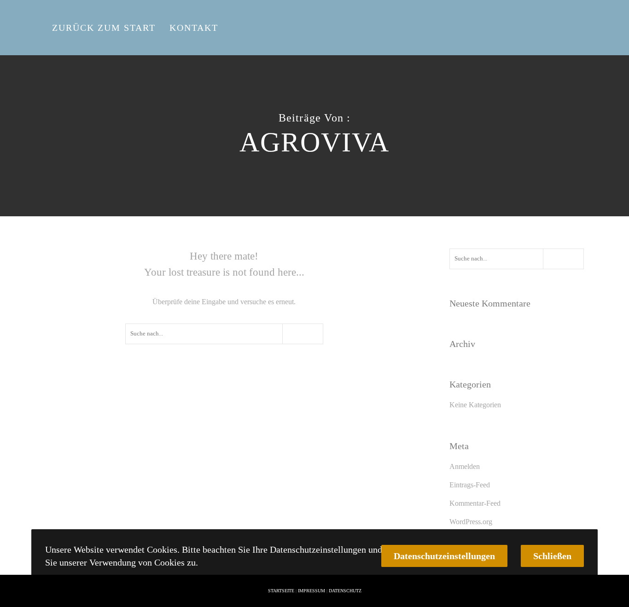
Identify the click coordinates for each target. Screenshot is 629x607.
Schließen (552, 556)
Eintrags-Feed (469, 485)
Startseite (281, 590)
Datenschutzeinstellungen (444, 556)
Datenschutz (345, 590)
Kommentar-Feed (475, 503)
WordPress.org (470, 522)
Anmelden (464, 466)
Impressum (311, 590)
